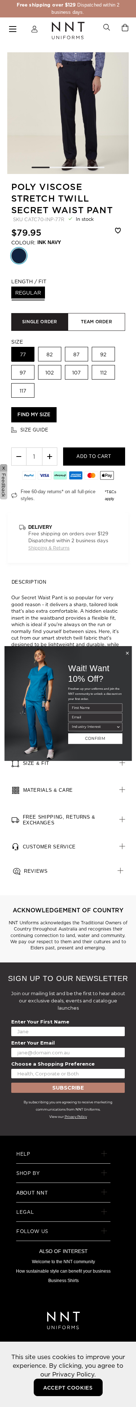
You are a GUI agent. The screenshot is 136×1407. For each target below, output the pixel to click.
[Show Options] (118, 727)
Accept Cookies (68, 1387)
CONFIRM (95, 738)
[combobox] (93, 727)
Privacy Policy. (74, 1374)
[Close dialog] (127, 653)
